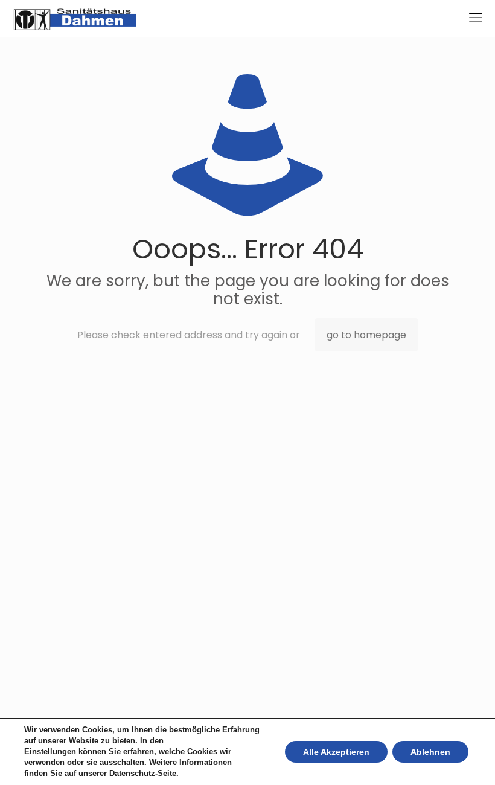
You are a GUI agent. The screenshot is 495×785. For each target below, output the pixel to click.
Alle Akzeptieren (336, 752)
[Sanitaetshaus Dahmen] (74, 18)
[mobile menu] (475, 18)
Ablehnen (430, 752)
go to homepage (366, 335)
